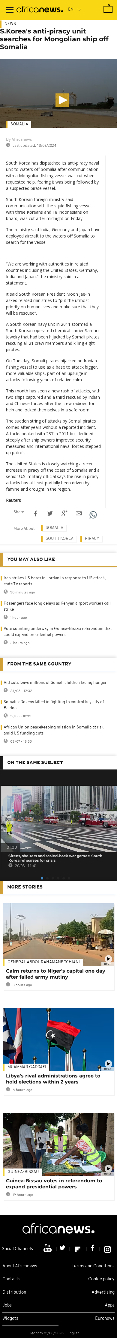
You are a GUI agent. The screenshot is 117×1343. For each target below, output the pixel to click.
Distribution (14, 1292)
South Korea (60, 538)
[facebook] (93, 1249)
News (10, 24)
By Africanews (19, 139)
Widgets (10, 1318)
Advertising (103, 1292)
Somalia (19, 124)
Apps (110, 1305)
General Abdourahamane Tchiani (44, 962)
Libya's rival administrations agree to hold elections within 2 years (53, 1079)
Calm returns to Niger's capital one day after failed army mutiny (55, 974)
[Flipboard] (78, 1249)
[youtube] (48, 1249)
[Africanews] (39, 10)
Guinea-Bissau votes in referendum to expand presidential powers (54, 1184)
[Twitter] (63, 1249)
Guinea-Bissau (23, 1172)
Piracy (92, 538)
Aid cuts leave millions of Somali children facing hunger (55, 683)
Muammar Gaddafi (27, 1067)
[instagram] (107, 1249)
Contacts (11, 1279)
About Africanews (19, 1266)
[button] (62, 100)
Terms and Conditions (93, 1266)
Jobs (7, 1305)
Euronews (105, 1318)
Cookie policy (101, 1279)
